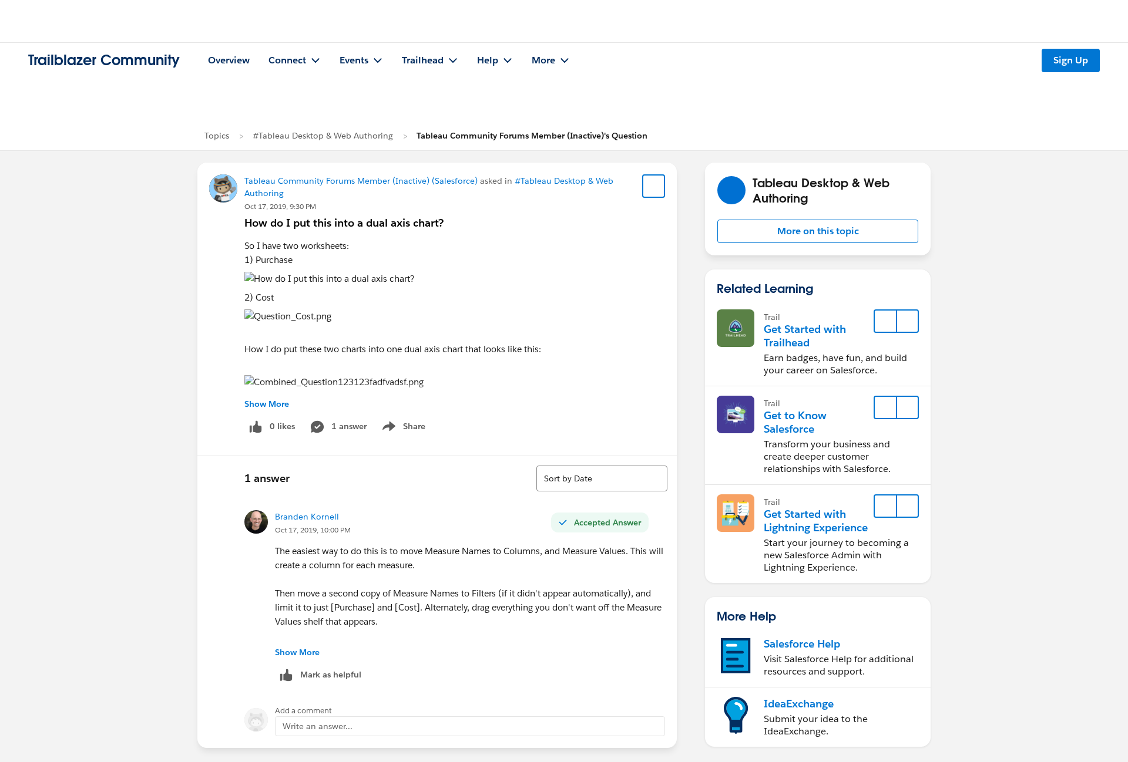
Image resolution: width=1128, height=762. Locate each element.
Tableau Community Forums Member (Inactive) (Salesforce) (361, 181)
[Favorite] (653, 186)
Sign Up (1070, 60)
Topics (216, 135)
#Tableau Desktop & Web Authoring (323, 135)
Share (402, 428)
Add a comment (303, 711)
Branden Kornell (307, 516)
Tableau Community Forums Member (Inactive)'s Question (532, 135)
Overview (229, 60)
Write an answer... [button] (317, 726)
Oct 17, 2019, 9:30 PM (280, 206)
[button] (817, 231)
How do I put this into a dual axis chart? (344, 223)
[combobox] (601, 478)
